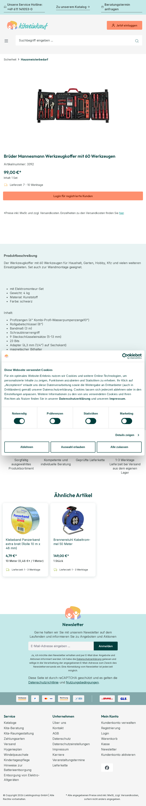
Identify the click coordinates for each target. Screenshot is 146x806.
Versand (10, 744)
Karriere (58, 755)
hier (121, 213)
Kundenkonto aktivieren (118, 755)
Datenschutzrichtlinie (43, 682)
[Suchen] (137, 40)
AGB (55, 733)
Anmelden (106, 646)
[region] (73, 105)
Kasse (105, 744)
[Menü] (7, 40)
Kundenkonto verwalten (118, 723)
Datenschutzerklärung (89, 659)
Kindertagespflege (17, 760)
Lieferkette (60, 765)
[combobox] (74, 40)
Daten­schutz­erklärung (74, 398)
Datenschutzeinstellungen (71, 744)
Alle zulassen (119, 447)
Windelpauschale (16, 755)
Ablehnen (26, 447)
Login (105, 733)
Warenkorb (109, 739)
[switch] (55, 421)
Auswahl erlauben (73, 447)
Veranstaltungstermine (68, 760)
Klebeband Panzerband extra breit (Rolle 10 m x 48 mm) (23, 544)
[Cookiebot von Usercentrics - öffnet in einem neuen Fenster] (125, 356)
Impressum (117, 398)
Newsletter (109, 749)
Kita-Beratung (14, 728)
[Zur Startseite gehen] (27, 25)
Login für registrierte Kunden (73, 196)
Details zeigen (124, 435)
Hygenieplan (13, 749)
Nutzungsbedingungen (82, 682)
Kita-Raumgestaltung (19, 733)
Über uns (59, 723)
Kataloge (10, 723)
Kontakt (57, 728)
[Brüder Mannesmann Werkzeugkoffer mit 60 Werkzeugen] (73, 105)
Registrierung (110, 728)
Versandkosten (129, 795)
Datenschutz (61, 739)
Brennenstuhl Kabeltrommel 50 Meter (71, 542)
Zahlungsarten (14, 739)
